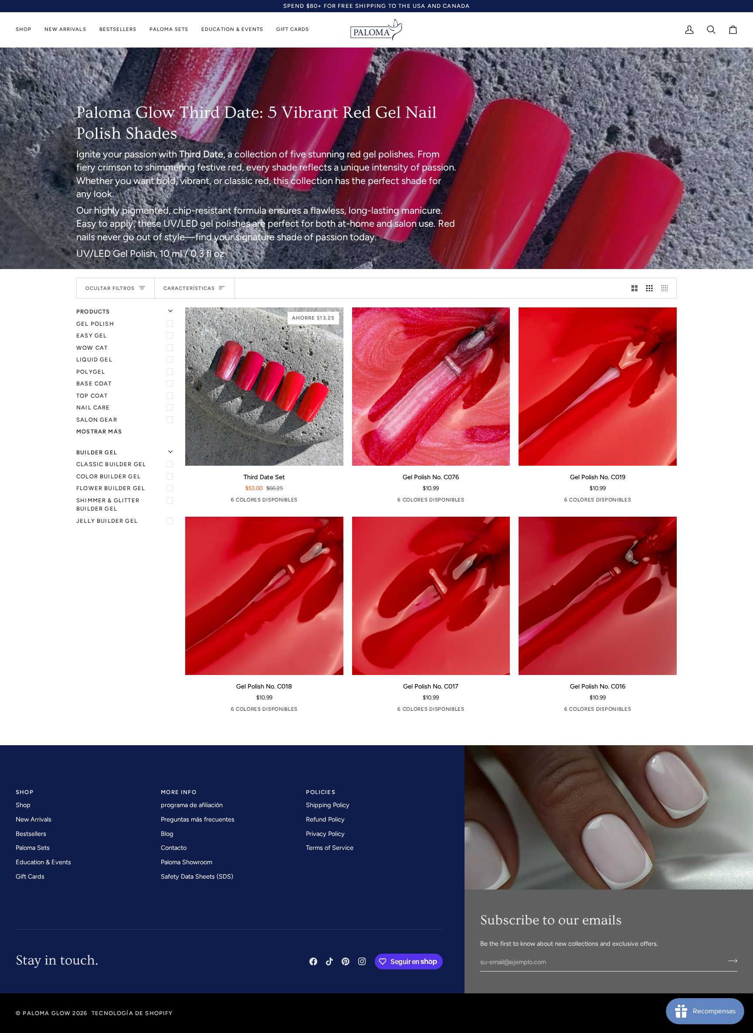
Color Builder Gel (108, 476)
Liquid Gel (94, 359)
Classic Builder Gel (111, 464)
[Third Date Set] (230, 501)
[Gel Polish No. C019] (257, 501)
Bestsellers (31, 834)
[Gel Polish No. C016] (598, 596)
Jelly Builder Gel (107, 521)
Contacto (174, 848)
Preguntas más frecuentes (197, 819)
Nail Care (93, 407)
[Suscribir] (730, 961)
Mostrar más (99, 431)
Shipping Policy (327, 805)
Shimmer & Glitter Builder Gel (107, 504)
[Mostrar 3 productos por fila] (649, 288)
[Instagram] (362, 961)
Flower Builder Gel (110, 488)
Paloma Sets (33, 848)
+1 (295, 501)
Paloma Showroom (186, 862)
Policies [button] (320, 792)
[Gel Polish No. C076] (244, 501)
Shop (23, 805)
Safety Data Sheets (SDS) (197, 876)
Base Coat (94, 383)
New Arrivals (33, 819)
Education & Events (43, 862)
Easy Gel (91, 335)
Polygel (90, 371)
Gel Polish (95, 323)
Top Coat (92, 395)
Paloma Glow (47, 1013)
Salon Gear (96, 419)
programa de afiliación (192, 805)
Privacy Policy (325, 834)
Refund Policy (325, 819)
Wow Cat (92, 347)
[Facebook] (313, 961)
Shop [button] (25, 792)
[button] (27, 30)
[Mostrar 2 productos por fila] (634, 288)
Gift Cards (30, 876)
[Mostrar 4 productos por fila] (667, 288)
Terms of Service (329, 848)
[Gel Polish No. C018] (271, 501)
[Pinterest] (345, 961)
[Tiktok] (329, 961)
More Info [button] (179, 792)
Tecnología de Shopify (132, 1013)
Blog (167, 834)
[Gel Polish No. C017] (284, 501)
